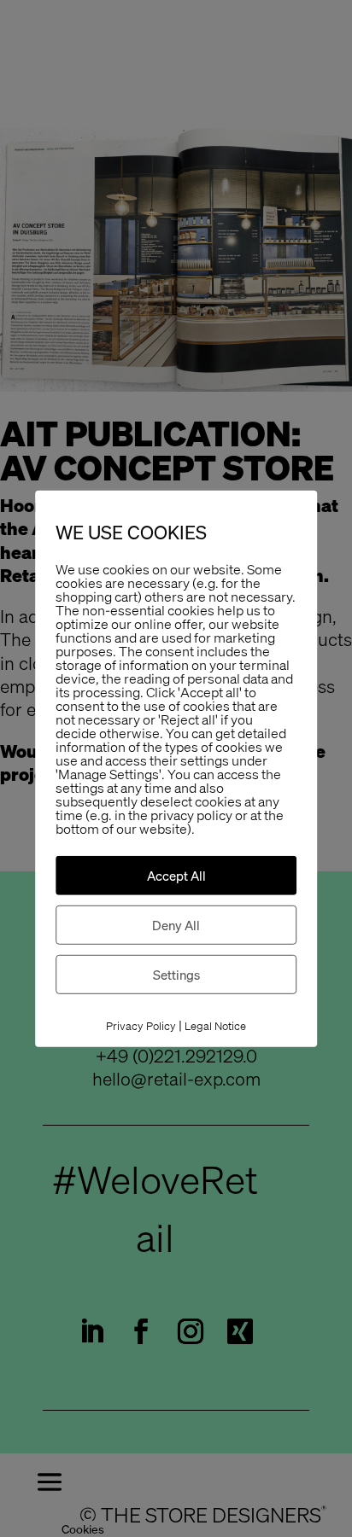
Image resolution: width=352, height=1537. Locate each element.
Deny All (176, 925)
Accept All (176, 875)
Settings (176, 974)
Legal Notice (215, 1026)
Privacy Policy (141, 1026)
